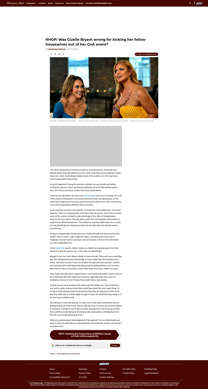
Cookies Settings (106, 377)
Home (52, 354)
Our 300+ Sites (129, 369)
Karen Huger (90, 195)
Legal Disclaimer (151, 373)
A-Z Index (83, 377)
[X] (190, 3)
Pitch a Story (54, 373)
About (50, 3)
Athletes (42, 3)
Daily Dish (60, 248)
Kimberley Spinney (57, 49)
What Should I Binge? (75, 3)
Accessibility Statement (59, 377)
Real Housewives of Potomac (68, 354)
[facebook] (194, 3)
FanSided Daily (150, 369)
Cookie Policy (128, 373)
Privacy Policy (85, 373)
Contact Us (59, 3)
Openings (83, 369)
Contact (102, 369)
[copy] (63, 54)
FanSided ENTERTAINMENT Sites (99, 3)
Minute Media (38, 383)
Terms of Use (105, 373)
